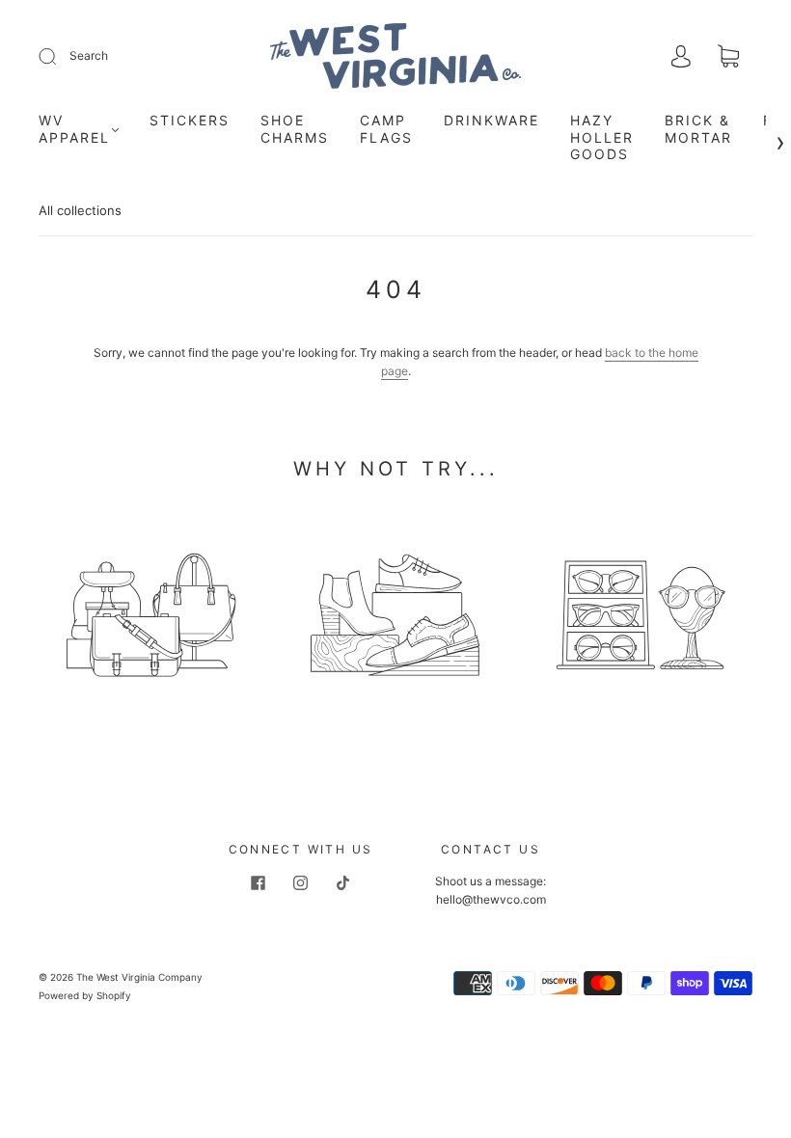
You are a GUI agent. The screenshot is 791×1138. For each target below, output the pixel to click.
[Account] (681, 57)
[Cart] (728, 58)
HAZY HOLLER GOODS (602, 137)
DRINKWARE (491, 120)
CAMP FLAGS (386, 129)
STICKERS (190, 120)
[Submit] (60, 56)
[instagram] (301, 883)
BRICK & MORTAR (698, 129)
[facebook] (258, 883)
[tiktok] (343, 883)
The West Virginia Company (139, 977)
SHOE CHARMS (294, 129)
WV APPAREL (74, 129)
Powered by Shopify (85, 995)
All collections (80, 210)
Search (88, 55)
